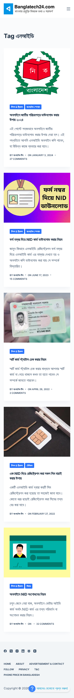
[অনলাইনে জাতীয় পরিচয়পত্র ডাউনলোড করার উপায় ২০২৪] (37, 73)
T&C (36, 669)
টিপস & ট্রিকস (17, 106)
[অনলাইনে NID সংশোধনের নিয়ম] (37, 552)
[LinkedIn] (23, 651)
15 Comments (18, 278)
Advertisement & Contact (46, 663)
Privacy (24, 669)
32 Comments (45, 623)
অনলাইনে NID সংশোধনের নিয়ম (28, 594)
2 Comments (18, 392)
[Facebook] (5, 651)
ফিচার (29, 586)
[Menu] (68, 9)
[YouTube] (34, 651)
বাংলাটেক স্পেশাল (33, 106)
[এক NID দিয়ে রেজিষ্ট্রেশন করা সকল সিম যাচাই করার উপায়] (37, 432)
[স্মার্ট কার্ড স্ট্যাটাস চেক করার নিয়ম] (37, 318)
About (20, 663)
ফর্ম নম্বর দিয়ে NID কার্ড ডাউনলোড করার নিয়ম (36, 239)
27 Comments (18, 158)
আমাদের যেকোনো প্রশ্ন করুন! (52, 688)
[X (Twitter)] (11, 651)
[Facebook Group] (28, 651)
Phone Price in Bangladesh (22, 674)
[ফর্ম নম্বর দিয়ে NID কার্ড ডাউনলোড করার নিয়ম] (37, 198)
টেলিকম (30, 465)
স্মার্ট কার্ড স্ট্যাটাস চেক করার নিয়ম (28, 359)
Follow (9, 669)
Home (7, 663)
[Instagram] (17, 651)
